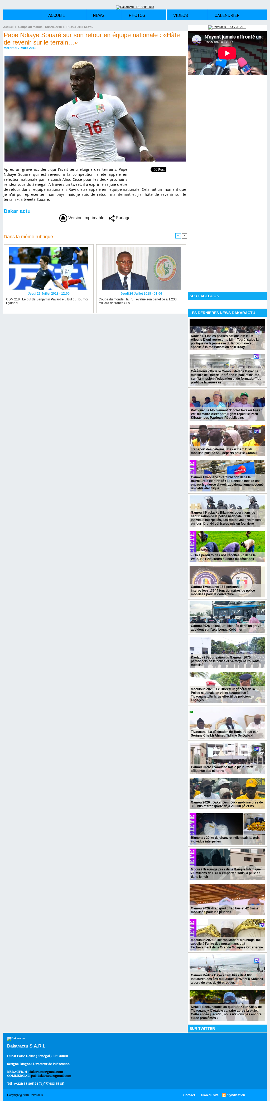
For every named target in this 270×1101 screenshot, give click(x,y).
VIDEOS (180, 15)
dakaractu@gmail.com (46, 1072)
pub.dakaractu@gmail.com (51, 1076)
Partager (123, 218)
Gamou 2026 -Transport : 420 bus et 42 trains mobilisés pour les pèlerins (224, 910)
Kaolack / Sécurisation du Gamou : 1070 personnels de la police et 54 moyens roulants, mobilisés (226, 661)
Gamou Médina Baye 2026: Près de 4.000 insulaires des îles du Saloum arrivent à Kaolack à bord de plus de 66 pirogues (227, 979)
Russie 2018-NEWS (79, 26)
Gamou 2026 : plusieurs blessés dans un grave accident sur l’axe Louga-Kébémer (226, 627)
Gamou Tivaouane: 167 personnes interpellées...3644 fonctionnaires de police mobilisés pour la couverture (223, 590)
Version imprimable (85, 218)
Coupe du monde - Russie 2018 (40, 26)
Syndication (236, 1095)
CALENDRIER (227, 15)
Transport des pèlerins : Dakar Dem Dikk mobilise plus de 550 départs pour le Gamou (224, 451)
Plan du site (210, 1095)
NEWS (98, 15)
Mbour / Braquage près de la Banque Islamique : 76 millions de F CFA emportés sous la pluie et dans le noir (227, 873)
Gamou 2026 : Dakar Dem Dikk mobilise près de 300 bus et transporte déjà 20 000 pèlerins (227, 804)
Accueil (8, 26)
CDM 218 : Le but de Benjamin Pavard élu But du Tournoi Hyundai (47, 301)
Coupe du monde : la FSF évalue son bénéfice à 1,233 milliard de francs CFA (138, 301)
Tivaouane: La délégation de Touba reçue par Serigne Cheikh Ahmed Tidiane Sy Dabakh (224, 733)
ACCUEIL (56, 15)
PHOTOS (137, 15)
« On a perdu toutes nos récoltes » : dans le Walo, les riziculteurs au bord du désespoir (223, 557)
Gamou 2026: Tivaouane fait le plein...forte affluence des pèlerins (222, 769)
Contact (189, 1095)
